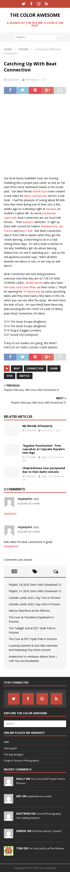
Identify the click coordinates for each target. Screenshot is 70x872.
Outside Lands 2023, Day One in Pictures (34, 604)
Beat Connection (35, 196)
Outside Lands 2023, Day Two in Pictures (35, 598)
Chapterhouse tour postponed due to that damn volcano (43, 469)
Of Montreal (31, 291)
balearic (28, 222)
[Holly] (8, 784)
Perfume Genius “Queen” (47, 831)
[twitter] (23, 4)
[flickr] (46, 4)
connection (35, 368)
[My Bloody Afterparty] (11, 430)
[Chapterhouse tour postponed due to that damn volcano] (11, 472)
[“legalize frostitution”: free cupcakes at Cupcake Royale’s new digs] (11, 450)
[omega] (8, 836)
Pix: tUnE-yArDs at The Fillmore (46, 848)
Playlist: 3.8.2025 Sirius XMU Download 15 (35, 584)
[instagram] (38, 4)
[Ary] (8, 801)
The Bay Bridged (13, 754)
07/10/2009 (30, 457)
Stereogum (10, 748)
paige (44, 457)
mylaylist (10, 513)
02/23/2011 (13, 79)
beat (17, 368)
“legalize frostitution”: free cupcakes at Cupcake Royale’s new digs (43, 449)
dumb (54, 368)
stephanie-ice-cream (39, 796)
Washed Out (49, 226)
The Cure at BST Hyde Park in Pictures (33, 639)
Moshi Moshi (34, 283)
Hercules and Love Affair (20, 287)
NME (6, 742)
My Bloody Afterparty (37, 426)
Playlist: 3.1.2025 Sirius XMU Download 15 (35, 591)
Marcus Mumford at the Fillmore (29, 610)
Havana (51, 209)
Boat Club (25, 231)
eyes (9, 376)
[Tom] (8, 853)
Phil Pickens (32, 79)
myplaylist (25, 499)
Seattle (24, 376)
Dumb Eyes (40, 191)
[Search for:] (35, 37)
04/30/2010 (30, 476)
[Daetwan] (8, 819)
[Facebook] (31, 4)
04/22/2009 (30, 430)
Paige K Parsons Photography (21, 760)
